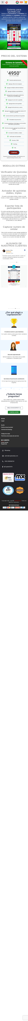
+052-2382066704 (9, 461)
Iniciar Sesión (4, 442)
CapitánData (17, 500)
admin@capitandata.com (11, 455)
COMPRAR (14, 152)
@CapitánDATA (8, 466)
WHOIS (3, 418)
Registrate (4, 444)
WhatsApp (7, 450)
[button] (2, 254)
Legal (2, 420)
